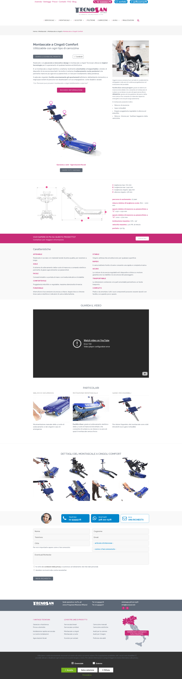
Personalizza (86, 675)
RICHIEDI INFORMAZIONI (71, 90)
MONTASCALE (64, 20)
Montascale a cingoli (55, 31)
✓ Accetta (69, 670)
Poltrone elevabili (99, 638)
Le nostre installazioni (41, 634)
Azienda (38, 2)
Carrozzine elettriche (100, 627)
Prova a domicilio (39, 627)
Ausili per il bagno (99, 634)
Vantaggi (47, 2)
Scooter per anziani (71, 638)
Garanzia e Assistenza (41, 624)
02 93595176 (104, 1)
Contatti (62, 2)
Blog (74, 2)
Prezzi (55, 2)
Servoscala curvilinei (71, 627)
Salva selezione (87, 670)
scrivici (122, 1)
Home (35, 31)
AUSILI (115, 20)
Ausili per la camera (100, 631)
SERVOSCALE (49, 20)
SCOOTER (78, 20)
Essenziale (79, 663)
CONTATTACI (142, 238)
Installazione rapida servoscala (44, 631)
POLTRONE (91, 20)
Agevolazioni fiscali (40, 638)
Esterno (99, 663)
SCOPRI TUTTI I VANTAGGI (71, 170)
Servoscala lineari (70, 624)
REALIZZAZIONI (128, 20)
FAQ (69, 2)
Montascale (42, 31)
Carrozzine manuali (100, 624)
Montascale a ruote (71, 634)
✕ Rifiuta (106, 670)
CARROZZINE (103, 20)
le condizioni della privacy (52, 567)
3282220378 (140, 1)
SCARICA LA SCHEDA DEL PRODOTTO (47, 56)
